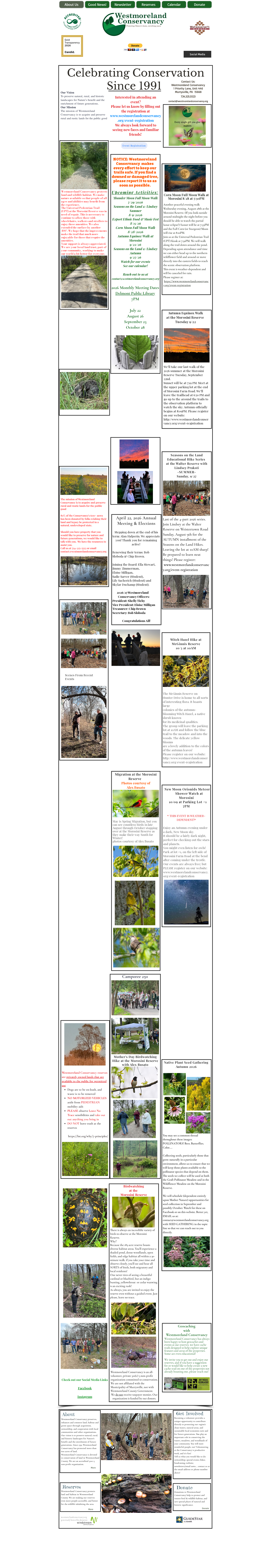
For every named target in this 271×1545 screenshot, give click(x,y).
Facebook (85, 1388)
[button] (135, 47)
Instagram (84, 1396)
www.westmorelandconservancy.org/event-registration (135, 118)
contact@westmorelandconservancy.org (188, 101)
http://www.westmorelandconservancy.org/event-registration (186, 421)
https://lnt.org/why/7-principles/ (88, 1136)
